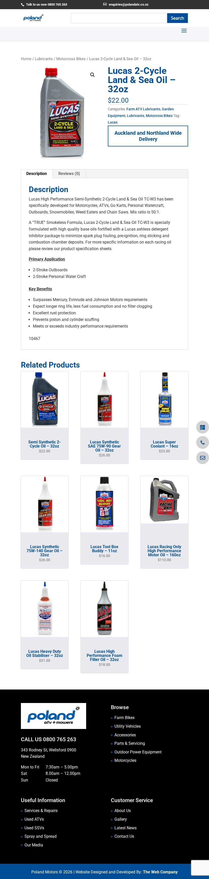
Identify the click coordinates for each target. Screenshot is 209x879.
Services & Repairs (41, 810)
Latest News (125, 828)
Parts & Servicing (129, 743)
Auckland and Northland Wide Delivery (148, 136)
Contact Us (124, 836)
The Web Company (160, 872)
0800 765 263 (59, 739)
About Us (122, 810)
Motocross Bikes (71, 59)
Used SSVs (34, 828)
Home (26, 59)
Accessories (125, 735)
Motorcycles (125, 760)
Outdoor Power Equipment (138, 752)
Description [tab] (36, 173)
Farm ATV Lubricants (143, 109)
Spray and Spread (40, 836)
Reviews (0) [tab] (69, 173)
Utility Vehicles (127, 726)
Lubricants (44, 59)
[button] (92, 74)
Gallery (120, 819)
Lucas (112, 122)
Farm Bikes (124, 717)
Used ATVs (34, 819)
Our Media (33, 845)
